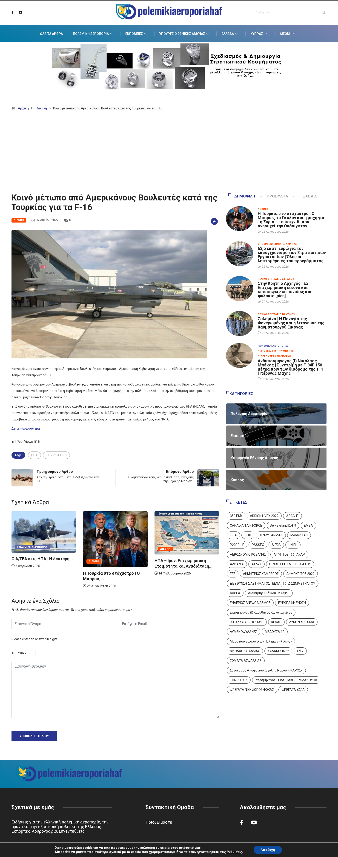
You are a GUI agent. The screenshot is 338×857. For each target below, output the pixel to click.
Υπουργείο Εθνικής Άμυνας (182, 34)
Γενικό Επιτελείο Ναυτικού (276, 314)
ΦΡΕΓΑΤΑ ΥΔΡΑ (293, 689)
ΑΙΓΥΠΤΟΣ (281, 554)
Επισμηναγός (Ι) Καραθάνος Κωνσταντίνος (261, 612)
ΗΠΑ (34, 455)
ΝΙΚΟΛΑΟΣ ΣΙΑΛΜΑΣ (245, 651)
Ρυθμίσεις (234, 852)
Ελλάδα (227, 34)
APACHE (292, 516)
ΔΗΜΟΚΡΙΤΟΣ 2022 (300, 574)
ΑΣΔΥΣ (256, 564)
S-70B (276, 545)
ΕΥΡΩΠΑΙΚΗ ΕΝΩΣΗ (292, 603)
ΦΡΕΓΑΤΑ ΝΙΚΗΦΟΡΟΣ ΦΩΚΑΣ (252, 689)
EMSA (308, 525)
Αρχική (23, 108)
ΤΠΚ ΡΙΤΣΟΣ (238, 680)
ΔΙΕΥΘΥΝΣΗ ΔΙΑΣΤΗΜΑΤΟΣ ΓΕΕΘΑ (255, 583)
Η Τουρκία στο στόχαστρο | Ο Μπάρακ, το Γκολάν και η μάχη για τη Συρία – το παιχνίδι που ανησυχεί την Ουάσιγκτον (291, 219)
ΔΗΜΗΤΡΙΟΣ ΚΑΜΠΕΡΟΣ (261, 574)
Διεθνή (286, 34)
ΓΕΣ (232, 574)
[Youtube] (21, 12)
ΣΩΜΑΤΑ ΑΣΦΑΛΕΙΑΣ (245, 661)
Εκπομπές (134, 34)
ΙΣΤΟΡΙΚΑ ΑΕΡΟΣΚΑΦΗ (247, 622)
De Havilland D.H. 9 (283, 525)
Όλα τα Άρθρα (51, 34)
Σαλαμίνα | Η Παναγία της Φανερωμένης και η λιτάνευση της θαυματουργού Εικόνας (291, 322)
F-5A (233, 535)
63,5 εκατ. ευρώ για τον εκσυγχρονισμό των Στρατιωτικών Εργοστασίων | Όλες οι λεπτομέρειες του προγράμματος (292, 254)
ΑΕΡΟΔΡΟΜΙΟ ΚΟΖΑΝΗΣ (248, 554)
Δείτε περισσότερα (25, 428)
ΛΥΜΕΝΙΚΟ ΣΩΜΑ (301, 622)
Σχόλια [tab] (310, 196)
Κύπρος (256, 34)
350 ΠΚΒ (236, 516)
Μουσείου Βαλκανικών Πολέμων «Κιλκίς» (261, 641)
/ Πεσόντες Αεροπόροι (274, 356)
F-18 (248, 535)
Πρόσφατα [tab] (277, 196)
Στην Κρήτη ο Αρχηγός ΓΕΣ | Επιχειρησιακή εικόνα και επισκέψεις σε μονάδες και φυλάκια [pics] (285, 289)
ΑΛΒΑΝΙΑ (237, 564)
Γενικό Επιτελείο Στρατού (276, 278)
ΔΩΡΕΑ (235, 593)
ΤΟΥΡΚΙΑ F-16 (56, 455)
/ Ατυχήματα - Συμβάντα (276, 351)
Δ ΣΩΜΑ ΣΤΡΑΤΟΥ (301, 583)
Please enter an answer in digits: (34, 639)
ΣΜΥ (300, 651)
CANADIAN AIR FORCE (246, 525)
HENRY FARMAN (271, 535)
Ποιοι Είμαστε (159, 822)
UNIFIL (293, 545)
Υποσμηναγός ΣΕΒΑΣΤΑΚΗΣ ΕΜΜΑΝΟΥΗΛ (286, 680)
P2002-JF (237, 545)
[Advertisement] (169, 154)
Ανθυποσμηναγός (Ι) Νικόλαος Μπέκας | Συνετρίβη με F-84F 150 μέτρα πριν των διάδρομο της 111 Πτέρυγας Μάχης (290, 367)
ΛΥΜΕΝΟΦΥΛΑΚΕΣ (243, 632)
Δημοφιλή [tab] (244, 196)
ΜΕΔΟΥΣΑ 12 (274, 632)
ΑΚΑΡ (300, 554)
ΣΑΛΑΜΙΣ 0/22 (278, 651)
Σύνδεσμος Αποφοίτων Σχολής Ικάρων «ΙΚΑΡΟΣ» (266, 670)
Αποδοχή (268, 850)
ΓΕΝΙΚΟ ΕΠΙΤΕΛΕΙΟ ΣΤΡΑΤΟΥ (290, 564)
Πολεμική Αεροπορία (91, 34)
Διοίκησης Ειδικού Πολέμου (268, 593)
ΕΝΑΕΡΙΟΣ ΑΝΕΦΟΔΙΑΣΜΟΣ (250, 603)
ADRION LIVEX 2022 (264, 516)
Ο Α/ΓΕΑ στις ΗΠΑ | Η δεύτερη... (185, 558)
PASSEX (258, 545)
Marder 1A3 (299, 535)
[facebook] (12, 12)
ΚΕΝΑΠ (276, 622)
